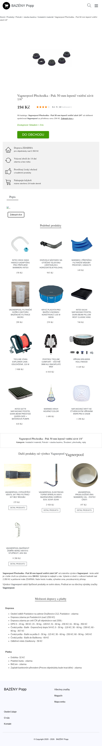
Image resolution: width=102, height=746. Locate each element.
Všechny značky (62, 689)
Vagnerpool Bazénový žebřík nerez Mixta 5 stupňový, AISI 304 (17, 550)
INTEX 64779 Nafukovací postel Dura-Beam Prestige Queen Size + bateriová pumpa (20, 414)
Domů (2, 17)
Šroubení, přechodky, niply (75, 442)
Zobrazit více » (67, 118)
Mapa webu (59, 702)
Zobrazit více (16, 215)
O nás (7, 718)
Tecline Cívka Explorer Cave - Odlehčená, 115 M (20, 361)
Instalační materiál (45, 17)
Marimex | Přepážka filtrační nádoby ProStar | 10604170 (82, 262)
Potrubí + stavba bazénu (26, 17)
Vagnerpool (32, 118)
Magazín (58, 696)
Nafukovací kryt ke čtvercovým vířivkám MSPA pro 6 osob (81, 411)
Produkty (10, 17)
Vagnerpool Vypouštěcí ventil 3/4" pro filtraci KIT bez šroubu (17, 494)
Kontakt (7, 724)
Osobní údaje (10, 712)
